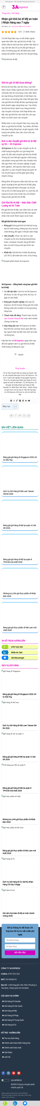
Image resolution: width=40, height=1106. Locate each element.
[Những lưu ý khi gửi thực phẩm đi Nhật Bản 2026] (20, 579)
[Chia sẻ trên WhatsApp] (11, 416)
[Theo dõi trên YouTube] (19, 1073)
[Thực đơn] (4, 7)
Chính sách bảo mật (12, 1048)
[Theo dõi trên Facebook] (3, 1073)
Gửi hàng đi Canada (12, 1001)
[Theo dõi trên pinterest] (14, 1073)
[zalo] (15, 1103)
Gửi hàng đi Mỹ (10, 1011)
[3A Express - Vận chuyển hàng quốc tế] (20, 7)
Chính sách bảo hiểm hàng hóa (17, 1043)
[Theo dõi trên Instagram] (8, 1073)
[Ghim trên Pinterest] (29, 416)
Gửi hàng (15, 13)
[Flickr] (20, 401)
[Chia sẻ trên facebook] (16, 416)
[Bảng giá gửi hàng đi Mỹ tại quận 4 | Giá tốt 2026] (20, 511)
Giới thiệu (8, 1052)
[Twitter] (14, 401)
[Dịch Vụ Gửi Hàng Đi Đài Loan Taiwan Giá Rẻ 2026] (20, 477)
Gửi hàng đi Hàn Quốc (13, 1006)
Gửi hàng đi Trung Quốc (14, 1020)
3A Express (19, 340)
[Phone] (17, 401)
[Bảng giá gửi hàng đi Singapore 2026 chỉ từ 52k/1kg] (20, 443)
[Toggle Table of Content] (13, 406)
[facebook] (25, 1103)
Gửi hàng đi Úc (10, 1025)
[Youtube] (29, 401)
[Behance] (26, 401)
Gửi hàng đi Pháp (11, 1015)
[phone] (5, 1103)
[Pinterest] (11, 401)
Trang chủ (6, 13)
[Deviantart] (23, 401)
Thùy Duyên (26, 26)
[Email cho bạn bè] (24, 416)
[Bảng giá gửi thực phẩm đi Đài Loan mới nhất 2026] (20, 613)
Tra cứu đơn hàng (11, 1038)
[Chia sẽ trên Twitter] (20, 416)
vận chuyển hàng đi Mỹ (13, 318)
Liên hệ (7, 1057)
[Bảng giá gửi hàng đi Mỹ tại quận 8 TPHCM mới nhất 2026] (20, 545)
